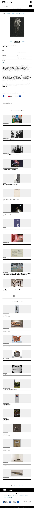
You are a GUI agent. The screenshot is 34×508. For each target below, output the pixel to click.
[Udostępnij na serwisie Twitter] (7, 46)
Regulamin (26, 495)
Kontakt (5, 497)
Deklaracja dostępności (21, 495)
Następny (23, 41)
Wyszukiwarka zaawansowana (17, 8)
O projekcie (16, 495)
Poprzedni (11, 41)
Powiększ (17, 41)
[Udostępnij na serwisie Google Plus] (6, 46)
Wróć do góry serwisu (9, 497)
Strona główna (8, 13)
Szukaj (30, 6)
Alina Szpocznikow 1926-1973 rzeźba (20, 13)
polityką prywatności (26, 507)
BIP (13, 495)
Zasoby (13, 13)
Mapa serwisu (10, 495)
